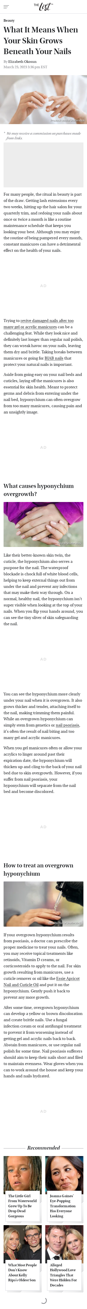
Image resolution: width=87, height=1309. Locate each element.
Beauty (9, 20)
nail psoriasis (67, 725)
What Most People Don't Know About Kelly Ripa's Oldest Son (22, 1272)
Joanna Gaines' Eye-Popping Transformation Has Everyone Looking (63, 1206)
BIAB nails (54, 358)
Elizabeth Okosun (22, 61)
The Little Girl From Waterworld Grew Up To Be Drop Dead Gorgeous (22, 1206)
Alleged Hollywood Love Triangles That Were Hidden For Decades (63, 1275)
